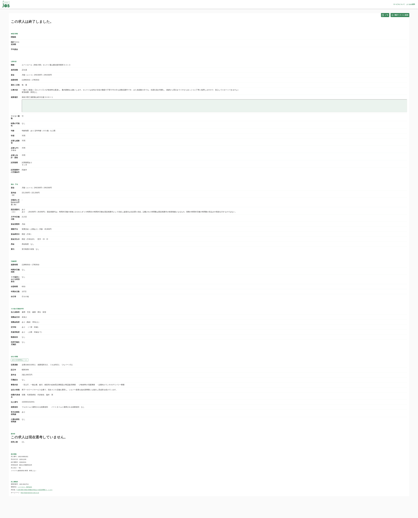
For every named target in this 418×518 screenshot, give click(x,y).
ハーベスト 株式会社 (25, 487)
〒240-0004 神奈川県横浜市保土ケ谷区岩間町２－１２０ (34, 490)
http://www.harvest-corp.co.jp (30, 493)
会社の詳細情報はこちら (19, 360)
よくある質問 (410, 4)
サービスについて (399, 4)
